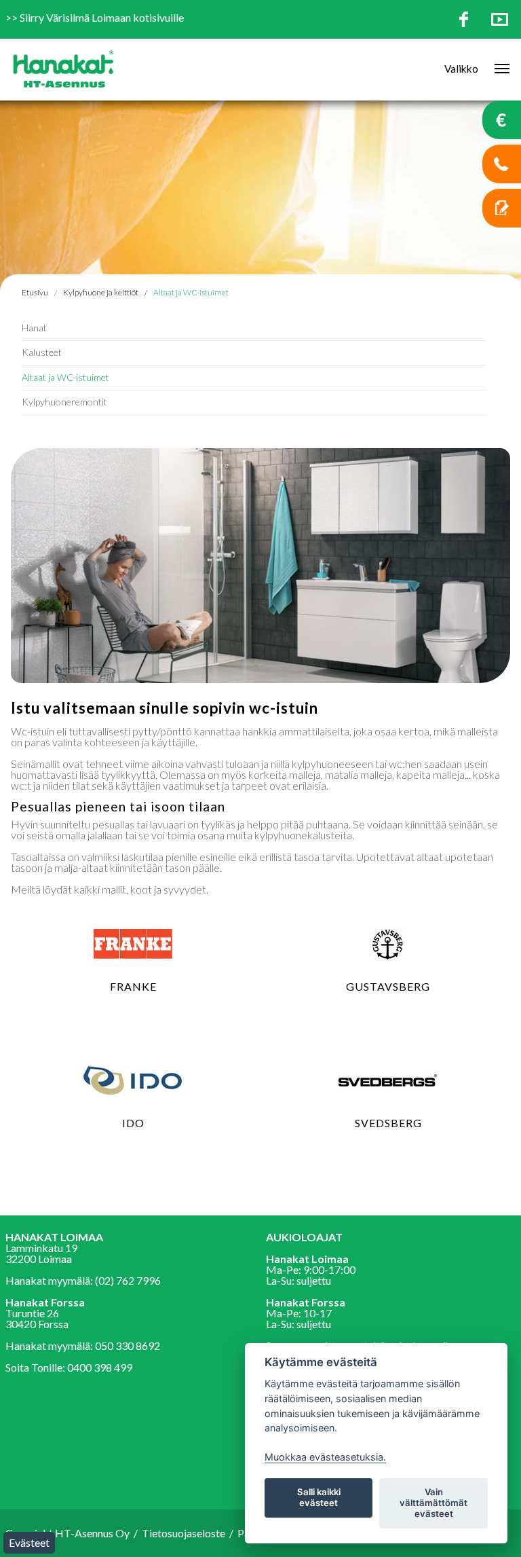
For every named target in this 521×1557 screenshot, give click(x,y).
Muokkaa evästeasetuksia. (325, 1457)
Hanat (34, 327)
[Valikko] (497, 69)
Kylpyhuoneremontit (64, 401)
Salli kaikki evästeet (319, 1497)
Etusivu (35, 292)
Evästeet (29, 1542)
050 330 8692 (127, 1345)
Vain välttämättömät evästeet (433, 1502)
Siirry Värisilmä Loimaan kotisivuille (102, 17)
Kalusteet (42, 352)
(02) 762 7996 (128, 1280)
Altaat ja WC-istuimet (191, 292)
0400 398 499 (99, 1367)
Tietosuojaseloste (183, 1532)
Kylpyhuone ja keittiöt (100, 292)
